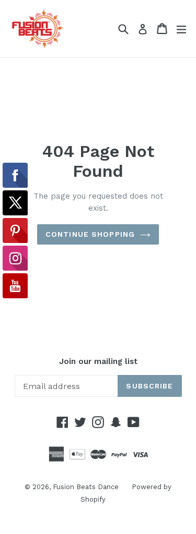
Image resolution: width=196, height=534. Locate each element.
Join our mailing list (98, 361)
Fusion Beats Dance (86, 487)
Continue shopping (90, 234)
